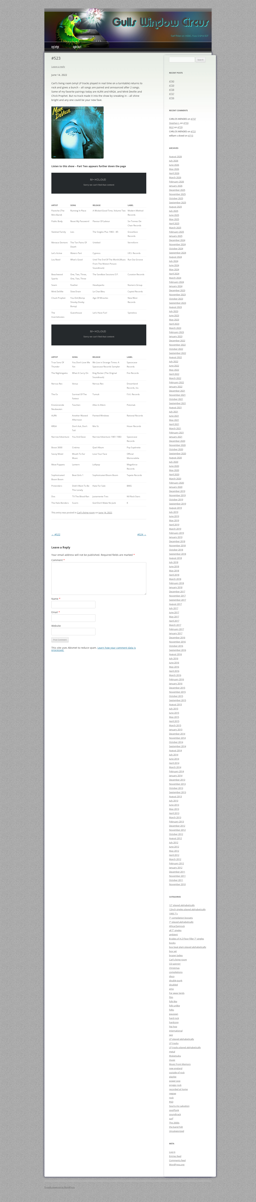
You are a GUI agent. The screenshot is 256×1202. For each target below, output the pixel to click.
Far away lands (176, 993)
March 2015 (175, 725)
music (172, 1060)
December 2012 (177, 825)
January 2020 (175, 487)
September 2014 (177, 746)
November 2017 (177, 595)
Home (55, 47)
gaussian (173, 1014)
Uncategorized (176, 1131)
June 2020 (174, 466)
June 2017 (174, 612)
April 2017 (174, 620)
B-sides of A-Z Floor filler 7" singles (186, 938)
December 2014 (177, 733)
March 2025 (175, 227)
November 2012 (177, 829)
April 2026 (174, 173)
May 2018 (174, 570)
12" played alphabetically (182, 905)
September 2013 (177, 792)
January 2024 (175, 286)
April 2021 (174, 424)
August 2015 (175, 704)
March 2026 (175, 177)
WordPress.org (176, 1164)
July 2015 (173, 708)
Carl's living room (86, 512)
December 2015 (177, 687)
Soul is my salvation (179, 1106)
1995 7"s (173, 913)
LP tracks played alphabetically (185, 1047)
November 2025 (177, 194)
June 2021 (174, 415)
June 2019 (174, 516)
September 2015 (177, 700)
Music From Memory (180, 1064)
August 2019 (175, 507)
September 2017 (177, 599)
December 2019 (177, 491)
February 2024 (176, 282)
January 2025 (175, 236)
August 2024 (175, 256)
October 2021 (176, 399)
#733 (185, 123)
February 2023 (176, 332)
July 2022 (173, 361)
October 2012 (176, 834)
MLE (171, 127)
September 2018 (177, 553)
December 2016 (177, 637)
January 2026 (175, 185)
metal (172, 1051)
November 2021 (177, 394)
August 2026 (175, 156)
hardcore (174, 1022)
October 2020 (176, 449)
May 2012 (174, 850)
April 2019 (174, 524)
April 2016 (174, 671)
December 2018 (177, 541)
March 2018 (175, 579)
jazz (171, 1034)
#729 (180, 127)
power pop (174, 1080)
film (171, 997)
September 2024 (177, 252)
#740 (171, 81)
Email (55, 612)
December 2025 (177, 190)
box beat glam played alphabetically (187, 947)
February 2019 (176, 533)
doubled (173, 984)
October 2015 (176, 696)
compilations (176, 972)
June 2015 (174, 712)
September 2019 (177, 503)
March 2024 (175, 277)
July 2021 (173, 411)
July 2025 (173, 210)
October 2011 (176, 880)
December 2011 (177, 871)
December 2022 (177, 340)
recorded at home (178, 1089)
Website (56, 625)
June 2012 (174, 846)
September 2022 (177, 353)
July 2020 (173, 461)
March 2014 (175, 767)
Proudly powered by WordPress (59, 1187)
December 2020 (177, 440)
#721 (193, 131)
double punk (175, 980)
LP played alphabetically (181, 1039)
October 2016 (176, 645)
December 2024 (177, 240)
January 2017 (175, 633)
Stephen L (174, 123)
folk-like (173, 1001)
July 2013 (173, 800)
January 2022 (175, 386)
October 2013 (176, 788)
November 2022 (177, 344)
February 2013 (176, 821)
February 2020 (176, 482)
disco (171, 976)
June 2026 (174, 164)
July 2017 (173, 608)
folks (171, 1009)
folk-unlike (174, 1005)
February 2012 (176, 863)
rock (171, 1097)
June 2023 (174, 315)
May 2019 (174, 520)
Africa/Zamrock (177, 926)
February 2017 (176, 629)
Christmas (174, 968)
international (176, 1030)
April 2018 (174, 574)
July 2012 (173, 842)
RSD (171, 1101)
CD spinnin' (175, 963)
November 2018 (177, 545)
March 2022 (175, 378)
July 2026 (173, 160)
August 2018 (175, 558)
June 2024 (174, 265)
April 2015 (174, 721)
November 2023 (177, 294)
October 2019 (176, 499)
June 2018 (174, 566)
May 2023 (174, 319)
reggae (172, 1093)
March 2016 (175, 675)
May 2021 (174, 420)
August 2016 (175, 654)
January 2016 (175, 683)
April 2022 (174, 374)
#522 (55, 534)
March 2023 (175, 328)
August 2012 (175, 838)
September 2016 (177, 650)
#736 (171, 98)
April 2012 (174, 855)
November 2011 (177, 875)
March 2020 (175, 478)
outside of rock (177, 1072)
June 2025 (174, 215)
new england (175, 1068)
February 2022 (176, 382)
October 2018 (176, 549)
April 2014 (174, 763)
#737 (171, 93)
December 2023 (177, 290)
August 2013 (175, 796)
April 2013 (174, 813)
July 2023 (173, 311)
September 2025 (177, 202)
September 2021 (177, 403)
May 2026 (174, 169)
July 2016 (173, 658)
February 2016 (176, 679)
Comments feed (177, 1160)
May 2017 (174, 616)
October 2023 (176, 298)
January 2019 (175, 537)
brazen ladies (176, 955)
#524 (141, 534)
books (172, 942)
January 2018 (175, 587)
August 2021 (175, 407)
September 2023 (177, 302)
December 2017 (177, 591)
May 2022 (174, 369)
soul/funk (174, 1110)
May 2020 (174, 470)
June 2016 (174, 662)
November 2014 (177, 737)
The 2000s (174, 1122)
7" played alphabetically (181, 922)
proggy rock (175, 1085)
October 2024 (176, 248)
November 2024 (177, 244)
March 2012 (175, 859)
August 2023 (175, 307)
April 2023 (174, 323)
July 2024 (173, 261)
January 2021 (175, 436)
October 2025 (176, 198)
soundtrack (175, 1114)
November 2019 (177, 495)
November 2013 (177, 783)
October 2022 (176, 348)
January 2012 (175, 867)
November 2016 (177, 641)
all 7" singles (175, 930)
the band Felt (176, 1126)
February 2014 (176, 771)
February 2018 (176, 583)
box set (173, 951)
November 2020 (177, 445)
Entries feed (175, 1156)
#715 (190, 135)
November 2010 (177, 884)
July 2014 (173, 754)
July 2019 (173, 512)
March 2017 (175, 625)
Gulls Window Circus (160, 23)
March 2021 (175, 428)
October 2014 (176, 742)
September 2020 (177, 453)
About (77, 47)
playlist (172, 1076)
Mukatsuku (175, 1055)
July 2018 (173, 562)
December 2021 (177, 390)
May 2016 (174, 666)
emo (171, 988)
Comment (58, 560)
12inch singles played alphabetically (187, 909)
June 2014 (174, 758)
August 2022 (175, 357)
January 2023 (175, 336)
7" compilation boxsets (181, 917)
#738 (171, 89)
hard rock (174, 1018)
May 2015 (174, 717)
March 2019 (175, 528)
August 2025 (175, 206)
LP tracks (174, 1043)
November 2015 (177, 691)
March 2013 (175, 817)
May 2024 (174, 269)
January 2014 (175, 775)
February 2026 (176, 181)
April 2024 (174, 273)
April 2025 (174, 223)
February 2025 (176, 231)
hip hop (173, 1026)
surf (171, 1118)
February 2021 (176, 432)
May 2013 (174, 809)
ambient (173, 934)
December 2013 (177, 779)
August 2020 (175, 457)
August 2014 (175, 750)
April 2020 (174, 474)
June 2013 (174, 804)
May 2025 (174, 219)
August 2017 (175, 604)
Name (55, 598)
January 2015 (175, 729)
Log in (172, 1152)
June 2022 (174, 365)
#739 (171, 85)
